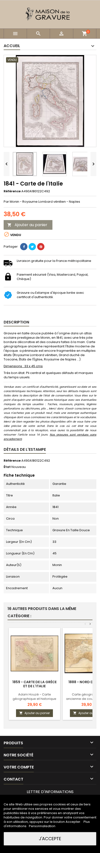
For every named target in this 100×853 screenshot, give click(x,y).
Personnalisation (42, 826)
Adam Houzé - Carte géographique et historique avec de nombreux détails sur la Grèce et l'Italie (34, 701)
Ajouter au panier (27, 225)
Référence (12, 191)
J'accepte (50, 839)
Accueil (12, 46)
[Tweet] (32, 246)
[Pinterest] (40, 246)
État (7, 467)
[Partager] (23, 246)
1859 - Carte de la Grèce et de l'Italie (34, 684)
